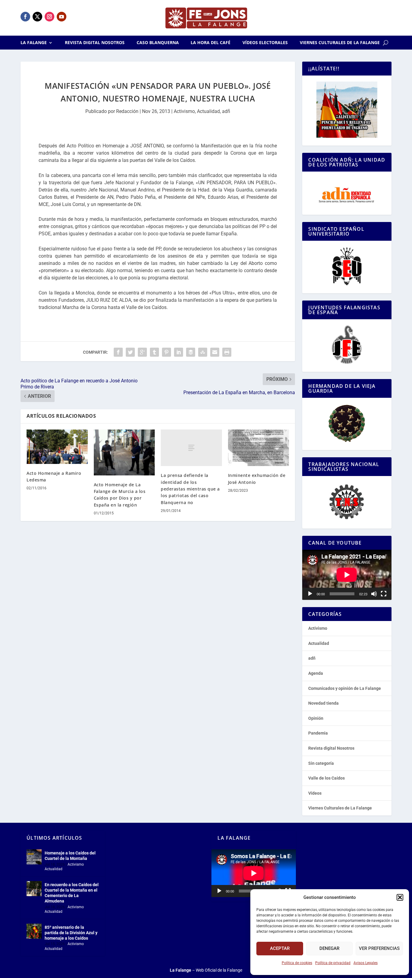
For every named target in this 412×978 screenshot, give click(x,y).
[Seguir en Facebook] (25, 16)
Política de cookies (297, 963)
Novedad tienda (323, 703)
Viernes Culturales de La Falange (340, 42)
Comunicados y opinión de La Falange (344, 688)
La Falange (34, 42)
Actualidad (208, 111)
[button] (400, 897)
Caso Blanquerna (158, 42)
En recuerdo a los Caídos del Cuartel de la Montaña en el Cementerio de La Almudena (72, 893)
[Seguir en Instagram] (49, 16)
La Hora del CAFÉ (210, 42)
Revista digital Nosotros (95, 42)
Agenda (315, 673)
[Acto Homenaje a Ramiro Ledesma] (57, 446)
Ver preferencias (379, 948)
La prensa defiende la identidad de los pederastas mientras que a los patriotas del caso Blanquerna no (190, 488)
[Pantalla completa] (384, 594)
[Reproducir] (310, 594)
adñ (226, 111)
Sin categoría (321, 763)
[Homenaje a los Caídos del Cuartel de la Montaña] (34, 856)
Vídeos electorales (265, 42)
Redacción (127, 111)
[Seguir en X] (37, 16)
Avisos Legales (365, 963)
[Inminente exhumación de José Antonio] (258, 447)
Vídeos (315, 793)
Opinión (315, 718)
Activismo (184, 111)
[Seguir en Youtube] (61, 16)
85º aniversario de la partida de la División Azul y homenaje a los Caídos (71, 933)
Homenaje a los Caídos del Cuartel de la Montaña (70, 856)
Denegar (329, 948)
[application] (346, 575)
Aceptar (280, 948)
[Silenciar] (374, 594)
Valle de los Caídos (326, 778)
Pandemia (318, 733)
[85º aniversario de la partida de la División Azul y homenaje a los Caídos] (34, 931)
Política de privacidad (332, 963)
